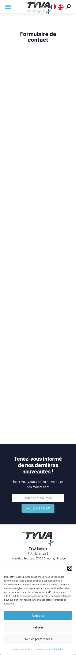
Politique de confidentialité (49, 648)
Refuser (38, 627)
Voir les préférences (38, 639)
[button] (70, 568)
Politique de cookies (22, 648)
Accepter (38, 615)
